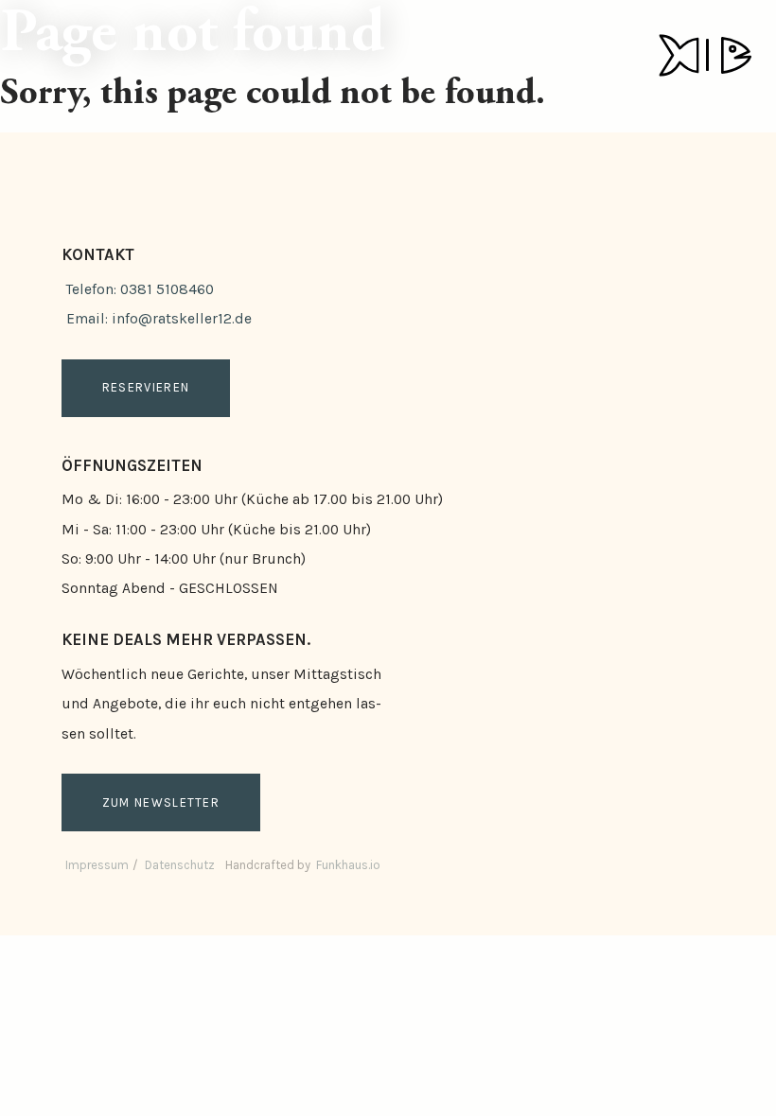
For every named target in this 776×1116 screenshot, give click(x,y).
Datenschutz (180, 865)
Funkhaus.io (348, 865)
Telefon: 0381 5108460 (140, 289)
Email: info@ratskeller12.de (159, 318)
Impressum (97, 865)
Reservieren (145, 387)
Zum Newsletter (161, 802)
